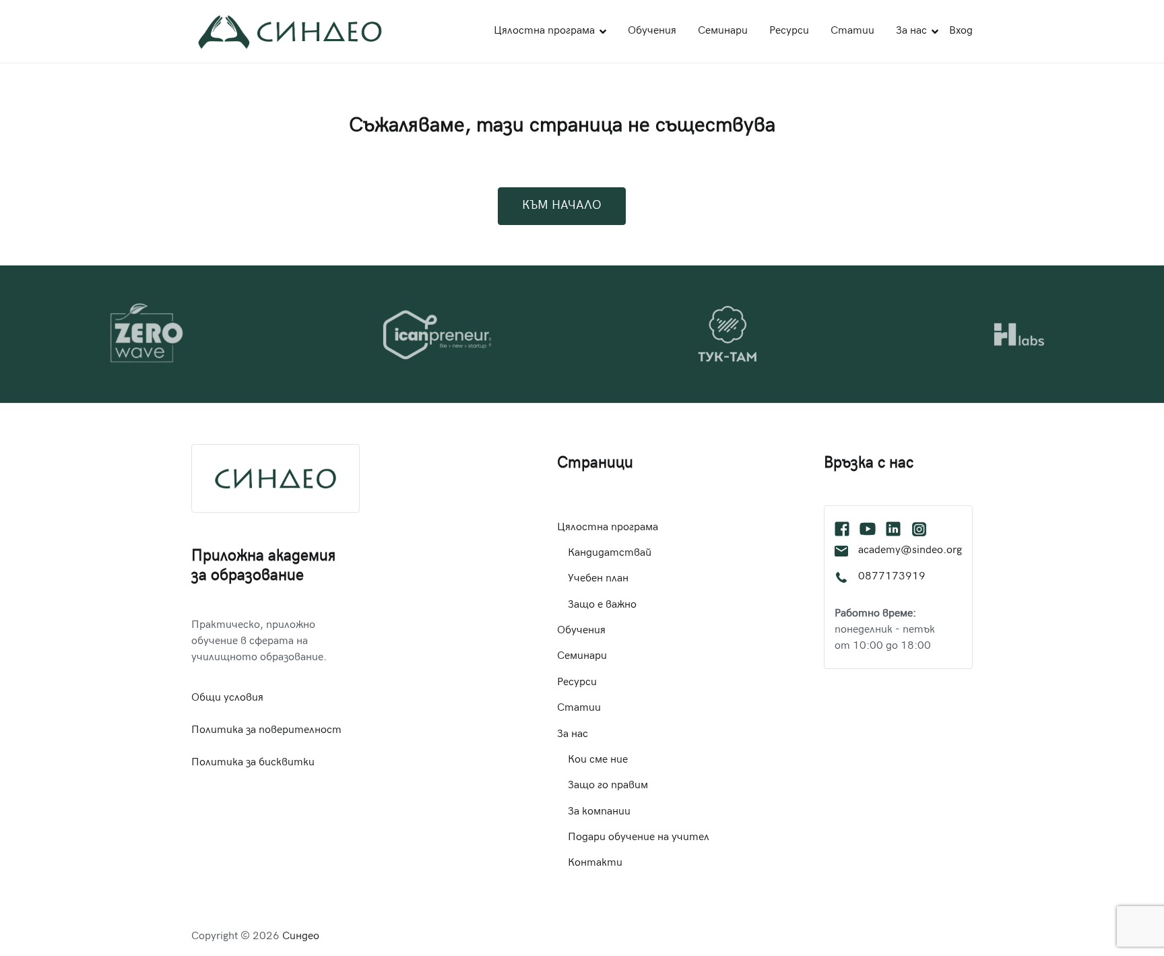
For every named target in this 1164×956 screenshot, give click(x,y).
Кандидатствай (609, 553)
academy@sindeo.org (910, 551)
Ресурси (789, 31)
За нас (911, 31)
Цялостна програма (544, 31)
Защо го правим (608, 786)
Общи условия (227, 698)
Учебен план (598, 579)
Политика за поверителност (266, 731)
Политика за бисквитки (253, 763)
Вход (961, 31)
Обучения (652, 31)
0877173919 (892, 577)
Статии (852, 31)
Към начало (562, 206)
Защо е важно (602, 605)
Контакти (595, 863)
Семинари (723, 31)
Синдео (300, 937)
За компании (599, 812)
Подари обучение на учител (638, 838)
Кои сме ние (598, 760)
